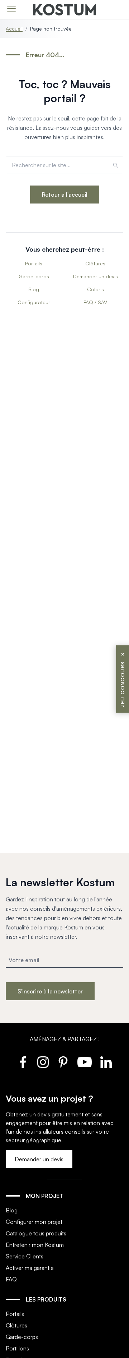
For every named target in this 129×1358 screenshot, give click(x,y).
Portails (33, 263)
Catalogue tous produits (36, 1233)
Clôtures (95, 263)
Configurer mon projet (34, 1221)
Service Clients (24, 1256)
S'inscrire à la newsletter (50, 991)
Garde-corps (34, 276)
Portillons (17, 1348)
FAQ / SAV (95, 302)
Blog (33, 289)
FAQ (11, 1279)
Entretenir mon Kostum (35, 1244)
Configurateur (34, 302)
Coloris (95, 289)
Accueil (14, 29)
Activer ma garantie (30, 1267)
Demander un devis (95, 276)
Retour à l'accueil (64, 194)
